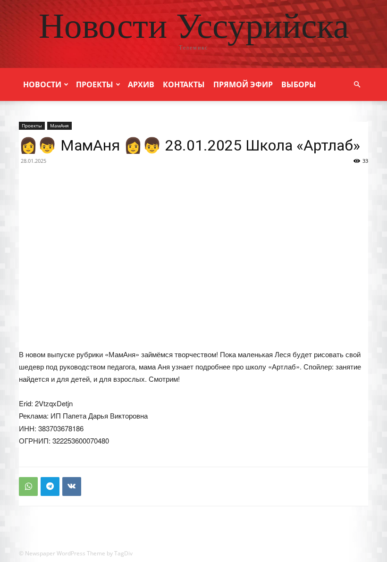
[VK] (71, 486)
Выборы (298, 84)
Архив (141, 84)
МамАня (59, 125)
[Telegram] (50, 486)
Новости (42, 84)
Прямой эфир (243, 84)
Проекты (94, 84)
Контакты (184, 84)
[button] (356, 84)
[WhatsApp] (28, 486)
